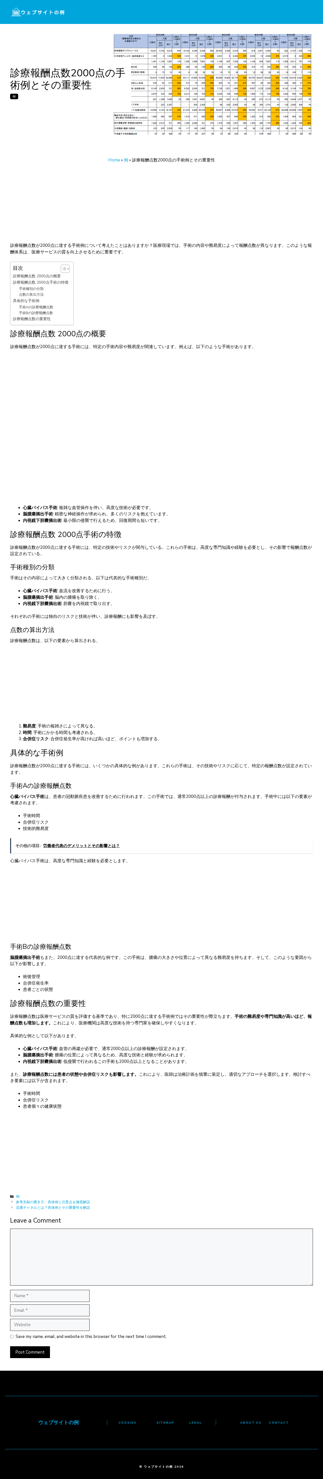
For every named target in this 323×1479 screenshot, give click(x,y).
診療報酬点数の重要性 (32, 318)
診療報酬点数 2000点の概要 (37, 276)
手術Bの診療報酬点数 (36, 313)
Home (114, 160)
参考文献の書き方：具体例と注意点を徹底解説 (53, 1201)
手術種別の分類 (31, 288)
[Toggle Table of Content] (62, 268)
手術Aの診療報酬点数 (36, 307)
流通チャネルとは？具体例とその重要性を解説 (53, 1207)
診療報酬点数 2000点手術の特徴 (40, 282)
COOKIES (128, 1423)
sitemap (165, 1423)
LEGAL (195, 1423)
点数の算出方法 (31, 294)
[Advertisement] (161, 205)
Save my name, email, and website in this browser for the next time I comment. (91, 1336)
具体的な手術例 (26, 300)
